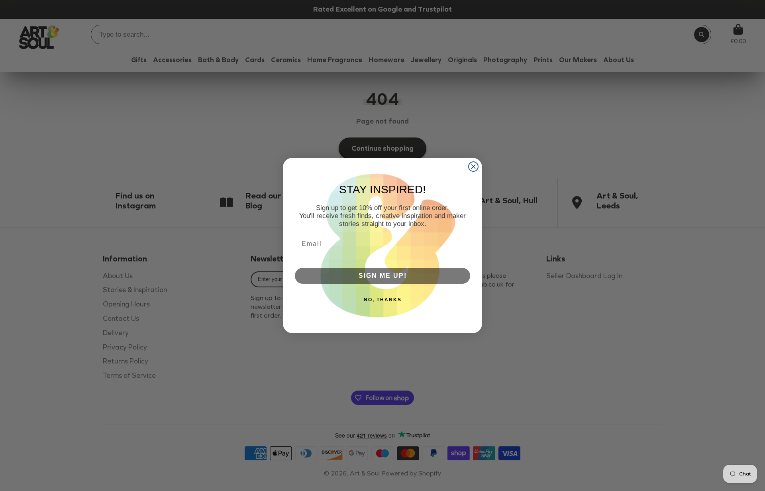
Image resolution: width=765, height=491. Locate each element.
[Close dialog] (473, 166)
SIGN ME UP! (383, 275)
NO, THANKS (383, 299)
